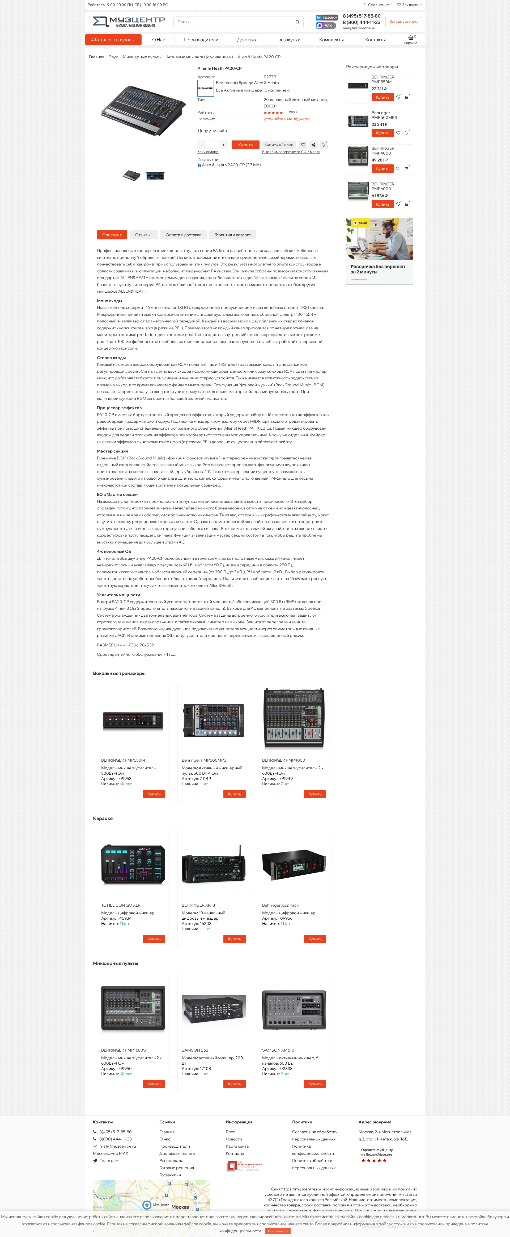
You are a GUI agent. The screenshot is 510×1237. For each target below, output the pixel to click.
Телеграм (108, 1160)
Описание (112, 234)
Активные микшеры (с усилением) (199, 56)
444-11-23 (362, 22)
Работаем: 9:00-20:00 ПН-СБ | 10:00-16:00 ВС (128, 4)
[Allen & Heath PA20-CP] (131, 176)
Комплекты (331, 39)
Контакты (375, 39)
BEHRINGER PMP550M (123, 760)
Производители (201, 39)
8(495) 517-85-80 (115, 1131)
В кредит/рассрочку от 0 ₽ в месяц (291, 152)
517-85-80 (362, 16)
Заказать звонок (403, 21)
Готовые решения (176, 1167)
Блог (230, 1131)
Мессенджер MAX (110, 1153)
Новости (234, 1138)
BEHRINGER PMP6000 (383, 186)
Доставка (247, 39)
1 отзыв (292, 111)
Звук (113, 56)
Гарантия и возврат (233, 234)
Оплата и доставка (183, 234)
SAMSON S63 (195, 1050)
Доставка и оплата (177, 1153)
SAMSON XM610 (278, 1050)
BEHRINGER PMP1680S (123, 1050)
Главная (96, 56)
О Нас (158, 39)
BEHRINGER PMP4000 (283, 760)
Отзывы (143, 235)
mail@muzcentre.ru (359, 28)
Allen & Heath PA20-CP (231, 164)
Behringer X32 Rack (280, 905)
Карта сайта (237, 1146)
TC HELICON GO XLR (121, 905)
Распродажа (171, 1160)
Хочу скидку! (208, 152)
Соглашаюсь (278, 1231)
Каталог (113, 39)
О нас (164, 1138)
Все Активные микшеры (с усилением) (253, 90)
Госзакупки (288, 39)
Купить (245, 144)
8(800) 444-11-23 (115, 1138)
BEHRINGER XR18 (198, 905)
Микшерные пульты (142, 56)
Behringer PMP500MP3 (204, 760)
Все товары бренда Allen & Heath (247, 82)
